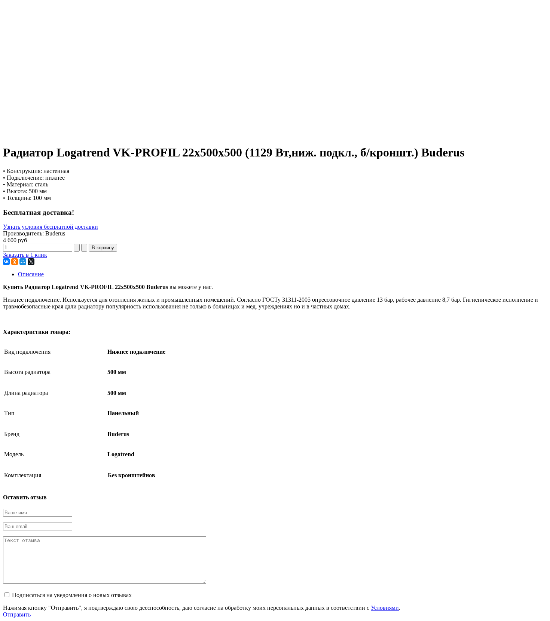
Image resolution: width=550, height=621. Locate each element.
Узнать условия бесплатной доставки (50, 226)
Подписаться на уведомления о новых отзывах (72, 595)
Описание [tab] (31, 274)
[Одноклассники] (14, 261)
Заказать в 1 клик (25, 255)
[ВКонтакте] (6, 261)
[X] (31, 261)
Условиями (385, 608)
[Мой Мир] (22, 261)
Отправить (17, 614)
